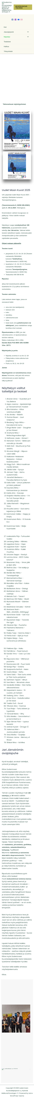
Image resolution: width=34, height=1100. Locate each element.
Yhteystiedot (8, 51)
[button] (23, 7)
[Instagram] (15, 19)
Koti (5, 27)
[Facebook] (12, 19)
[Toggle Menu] (27, 32)
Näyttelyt (7, 37)
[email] (21, 19)
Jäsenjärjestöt (9, 32)
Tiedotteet (7, 42)
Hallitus (6, 46)
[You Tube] (18, 19)
